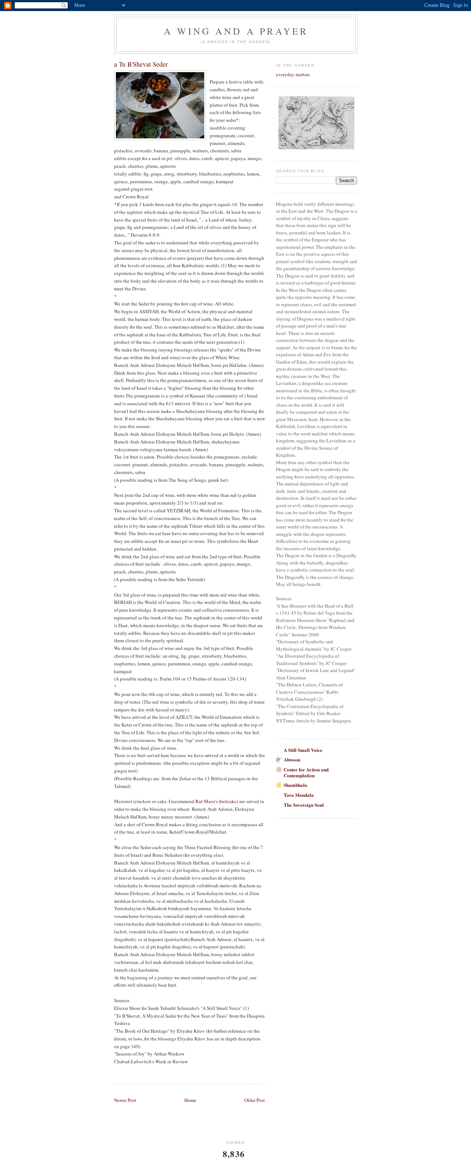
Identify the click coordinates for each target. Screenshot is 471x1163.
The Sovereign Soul (304, 804)
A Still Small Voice (303, 749)
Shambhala (295, 784)
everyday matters (293, 74)
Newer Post (125, 1100)
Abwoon (292, 759)
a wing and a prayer (236, 31)
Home (190, 1100)
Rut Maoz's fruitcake (216, 801)
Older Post (254, 1100)
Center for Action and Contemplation (306, 772)
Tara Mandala (299, 794)
